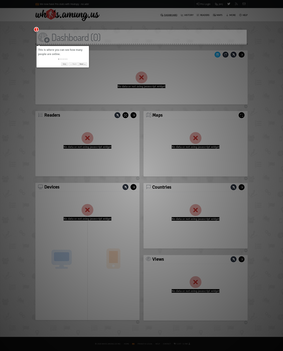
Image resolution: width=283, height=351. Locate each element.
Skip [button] (64, 64)
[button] (58, 59)
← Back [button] (73, 64)
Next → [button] (83, 64)
